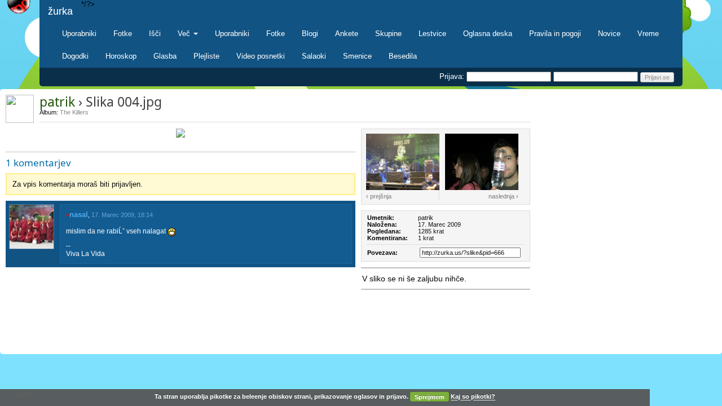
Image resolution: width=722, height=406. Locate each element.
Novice (609, 33)
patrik (57, 101)
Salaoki (314, 56)
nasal (78, 214)
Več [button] (185, 33)
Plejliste (206, 56)
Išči (155, 33)
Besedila (403, 56)
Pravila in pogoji (555, 33)
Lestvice (432, 33)
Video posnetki (260, 56)
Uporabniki (79, 33)
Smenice (357, 56)
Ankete (346, 33)
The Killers (74, 112)
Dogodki (75, 56)
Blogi (310, 33)
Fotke (122, 33)
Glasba (165, 56)
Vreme (648, 33)
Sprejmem (429, 397)
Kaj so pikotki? (473, 397)
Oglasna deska (487, 33)
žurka (60, 11)
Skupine (388, 33)
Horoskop (121, 56)
